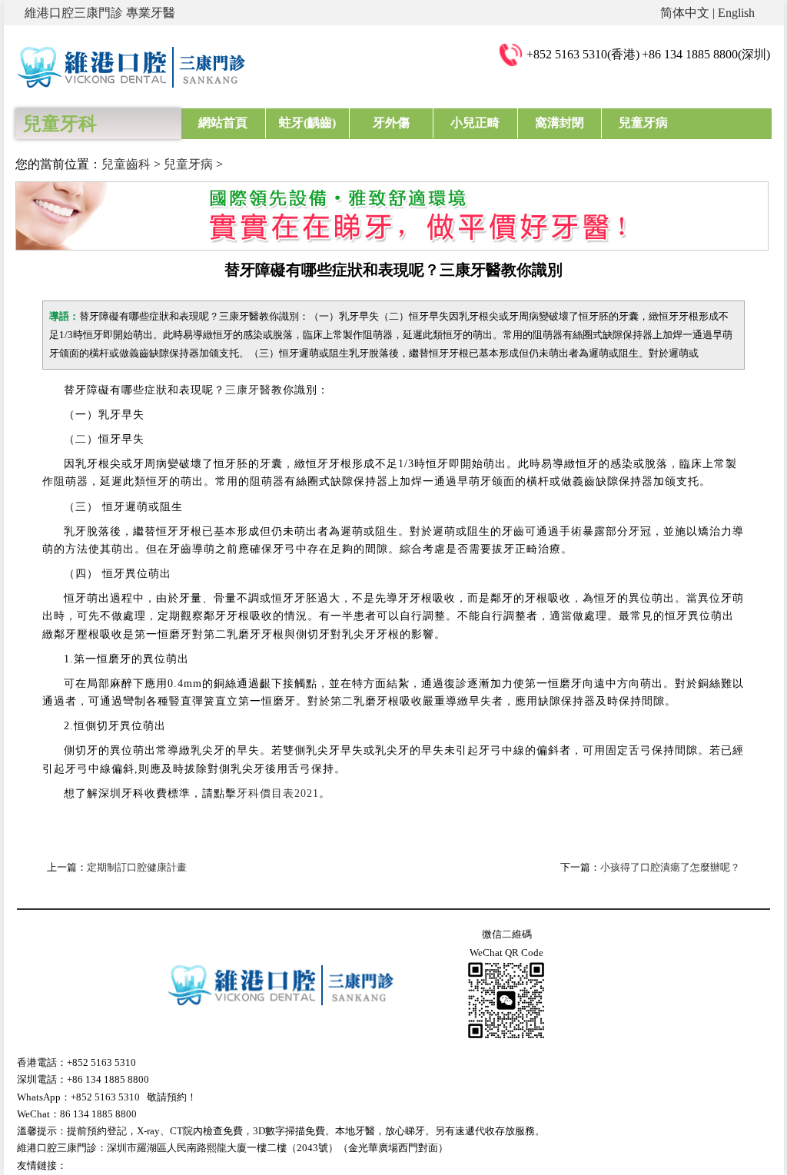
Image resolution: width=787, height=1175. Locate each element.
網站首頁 (222, 122)
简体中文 (684, 12)
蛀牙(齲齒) (307, 122)
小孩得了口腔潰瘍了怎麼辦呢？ (670, 867)
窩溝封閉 (559, 122)
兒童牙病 (643, 122)
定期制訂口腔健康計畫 (137, 867)
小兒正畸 (475, 122)
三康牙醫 (248, 390)
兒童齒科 (126, 164)
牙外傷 (391, 122)
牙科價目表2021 (278, 793)
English (736, 12)
